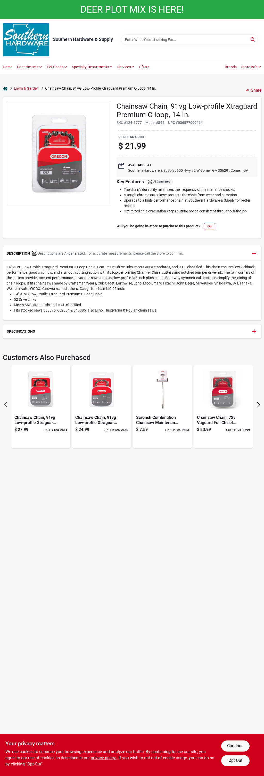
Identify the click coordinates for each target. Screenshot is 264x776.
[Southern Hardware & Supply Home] (26, 39)
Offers (144, 67)
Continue (235, 745)
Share (256, 90)
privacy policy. (104, 757)
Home (8, 67)
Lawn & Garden (26, 88)
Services (124, 67)
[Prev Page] (5, 404)
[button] (132, 253)
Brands (231, 67)
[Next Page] (258, 404)
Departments (27, 67)
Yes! (209, 226)
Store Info (249, 67)
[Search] (253, 39)
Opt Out (235, 760)
